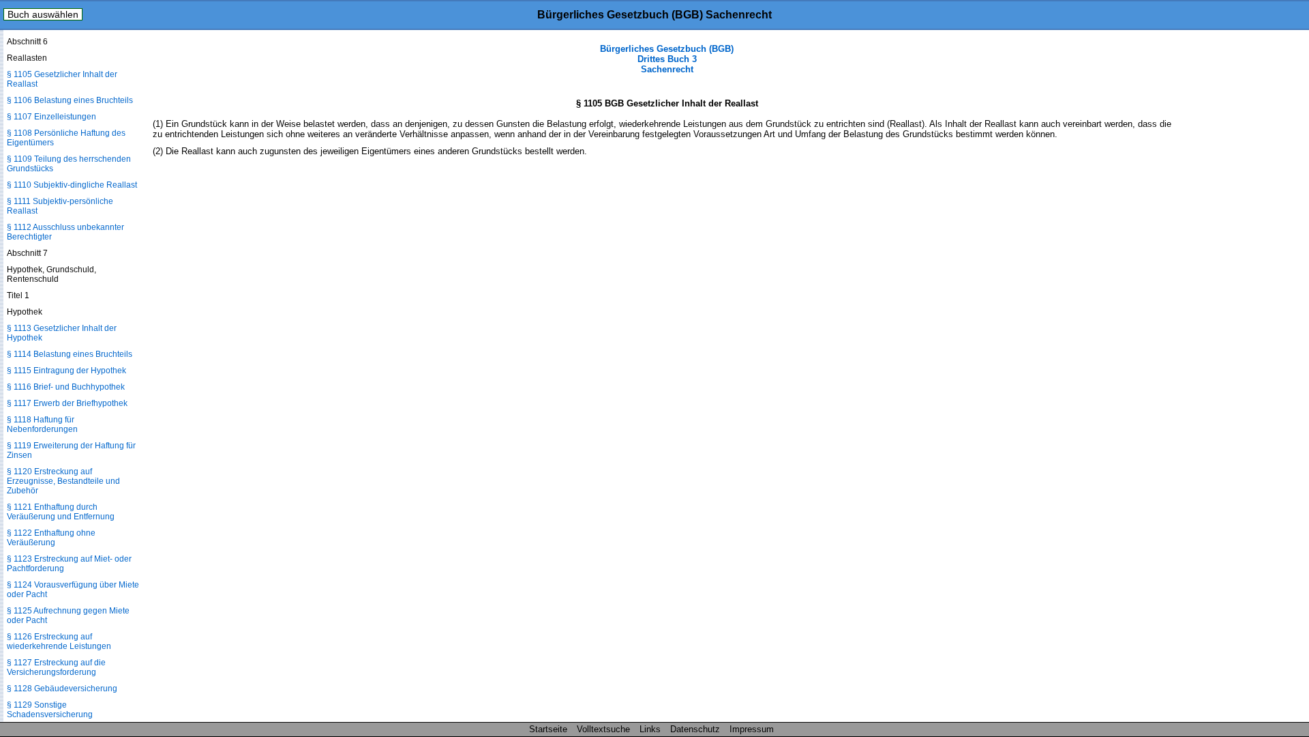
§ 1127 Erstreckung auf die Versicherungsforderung (56, 667)
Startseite (548, 729)
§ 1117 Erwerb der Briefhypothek (67, 403)
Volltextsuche (603, 729)
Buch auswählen (42, 14)
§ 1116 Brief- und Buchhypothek (66, 387)
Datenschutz (695, 729)
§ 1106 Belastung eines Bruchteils (70, 100)
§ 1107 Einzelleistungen (51, 116)
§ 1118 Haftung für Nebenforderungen (42, 424)
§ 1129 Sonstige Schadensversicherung (50, 709)
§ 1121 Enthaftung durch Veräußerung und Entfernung (61, 511)
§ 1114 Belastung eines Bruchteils (69, 354)
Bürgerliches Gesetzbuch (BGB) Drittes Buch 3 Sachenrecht (667, 59)
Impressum (751, 729)
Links (650, 729)
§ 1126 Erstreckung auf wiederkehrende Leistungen (59, 641)
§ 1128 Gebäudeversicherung (62, 688)
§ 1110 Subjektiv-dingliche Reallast (72, 185)
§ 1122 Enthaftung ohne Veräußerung (51, 537)
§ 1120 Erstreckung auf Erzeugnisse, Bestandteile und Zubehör (63, 481)
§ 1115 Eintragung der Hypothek (66, 370)
